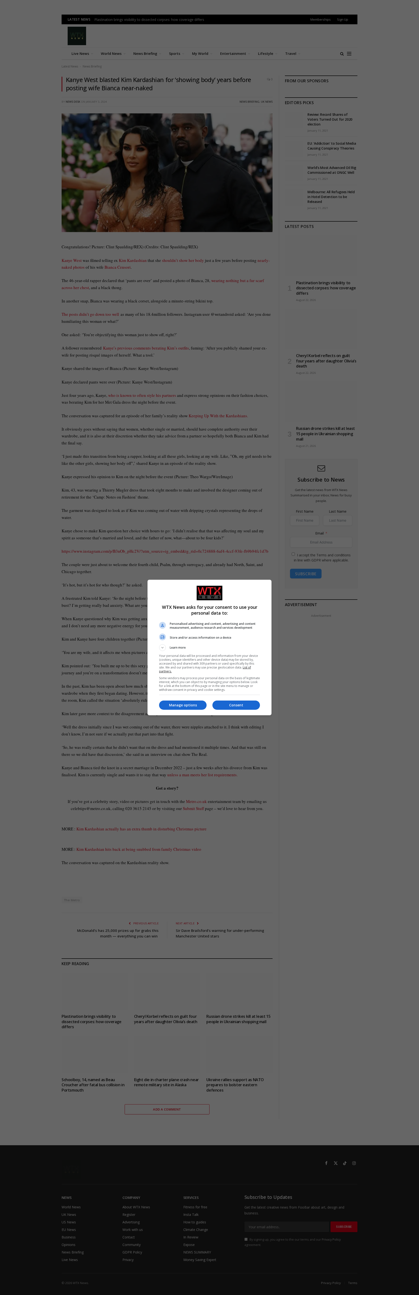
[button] (209, 647)
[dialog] (209, 647)
